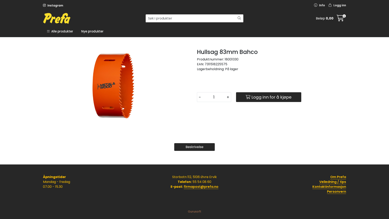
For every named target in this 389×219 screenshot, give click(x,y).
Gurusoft (194, 211)
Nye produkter (92, 31)
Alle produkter (61, 31)
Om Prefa (338, 177)
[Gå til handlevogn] (340, 19)
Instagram (55, 5)
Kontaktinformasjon (329, 186)
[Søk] (239, 18)
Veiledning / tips (332, 181)
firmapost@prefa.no (201, 186)
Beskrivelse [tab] (194, 147)
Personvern (336, 191)
